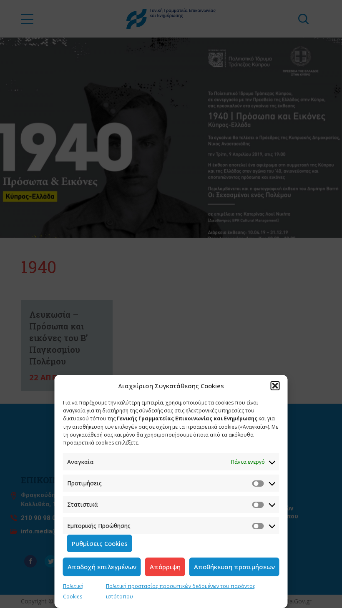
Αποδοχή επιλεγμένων (102, 567)
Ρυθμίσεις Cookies (100, 543)
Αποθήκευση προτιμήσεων (234, 567)
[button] (275, 386)
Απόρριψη (165, 567)
